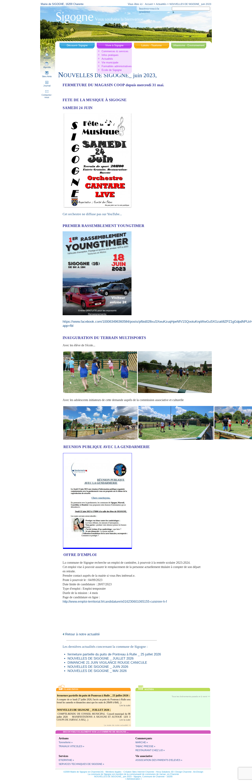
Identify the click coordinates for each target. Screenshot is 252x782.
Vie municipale (110, 62)
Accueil (149, 4)
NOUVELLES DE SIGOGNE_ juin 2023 (190, 4)
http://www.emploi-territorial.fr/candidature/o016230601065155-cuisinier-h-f (115, 601)
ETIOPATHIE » (66, 760)
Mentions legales (113, 772)
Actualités (161, 4)
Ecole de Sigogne (112, 70)
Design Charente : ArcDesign (189, 772)
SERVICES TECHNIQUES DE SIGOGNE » (81, 764)
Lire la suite (125, 705)
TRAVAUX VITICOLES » (71, 746)
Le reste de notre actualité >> (117, 725)
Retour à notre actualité (82, 634)
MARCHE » (141, 742)
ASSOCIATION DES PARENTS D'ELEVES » (158, 760)
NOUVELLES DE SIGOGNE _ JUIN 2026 (98, 667)
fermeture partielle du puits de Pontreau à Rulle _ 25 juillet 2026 (114, 654)
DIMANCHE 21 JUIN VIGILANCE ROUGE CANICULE (107, 662)
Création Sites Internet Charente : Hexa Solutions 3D (148, 772)
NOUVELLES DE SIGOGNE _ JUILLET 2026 (100, 658)
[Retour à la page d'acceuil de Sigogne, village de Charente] (99, 17)
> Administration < (133, 779)
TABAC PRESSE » (145, 746)
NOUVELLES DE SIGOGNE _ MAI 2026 (97, 671)
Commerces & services (115, 51)
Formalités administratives (117, 66)
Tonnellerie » (66, 742)
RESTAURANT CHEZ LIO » (150, 750)
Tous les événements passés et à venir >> (191, 696)
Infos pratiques (110, 55)
